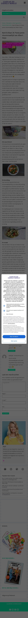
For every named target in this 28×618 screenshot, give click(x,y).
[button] (14, 314)
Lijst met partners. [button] (11, 323)
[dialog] (14, 309)
